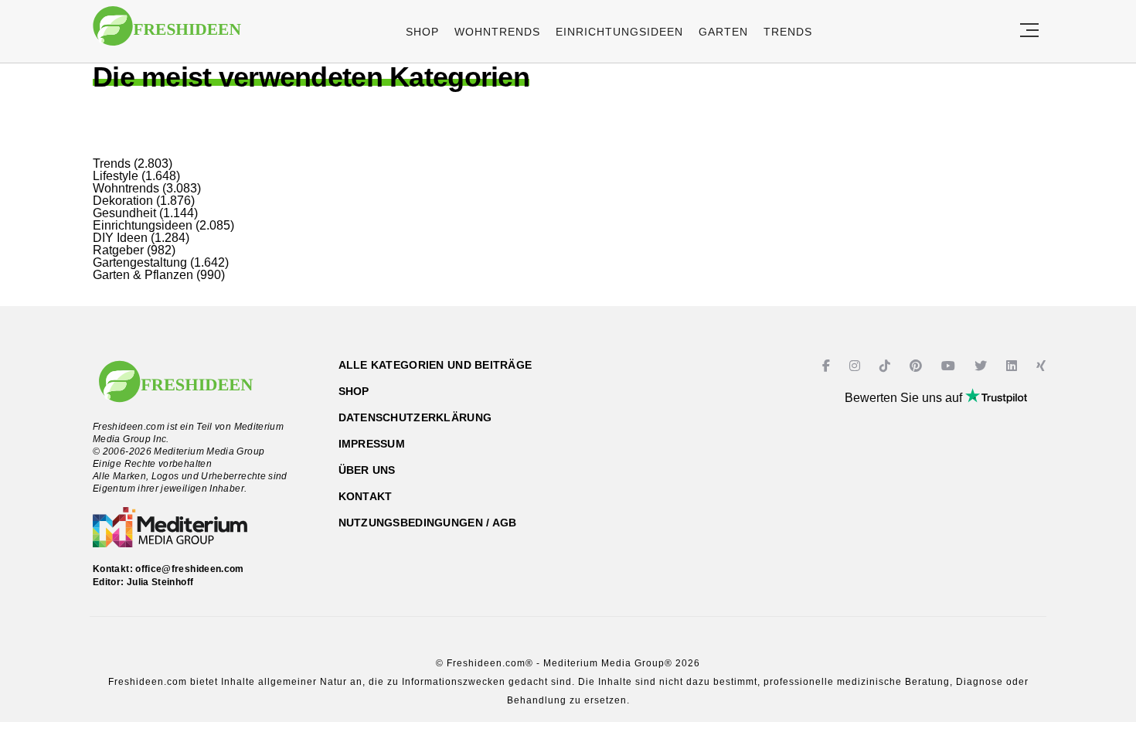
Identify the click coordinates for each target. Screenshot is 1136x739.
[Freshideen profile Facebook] (828, 366)
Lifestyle (115, 175)
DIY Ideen (120, 237)
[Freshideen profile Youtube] (950, 366)
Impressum (372, 444)
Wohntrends (497, 32)
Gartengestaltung (140, 262)
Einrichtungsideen (619, 32)
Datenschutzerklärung (415, 417)
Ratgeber (118, 250)
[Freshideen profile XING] (1042, 366)
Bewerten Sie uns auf (905, 397)
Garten (723, 32)
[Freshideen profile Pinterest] (918, 366)
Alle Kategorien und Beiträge (435, 365)
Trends (788, 32)
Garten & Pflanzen (143, 274)
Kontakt (365, 496)
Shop (422, 32)
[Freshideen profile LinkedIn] (1013, 366)
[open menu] (1029, 31)
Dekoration (123, 200)
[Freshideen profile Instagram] (856, 366)
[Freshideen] (167, 34)
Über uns (367, 470)
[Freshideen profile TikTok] (886, 366)
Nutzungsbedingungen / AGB (427, 522)
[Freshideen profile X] (982, 366)
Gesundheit (124, 213)
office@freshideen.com (189, 569)
